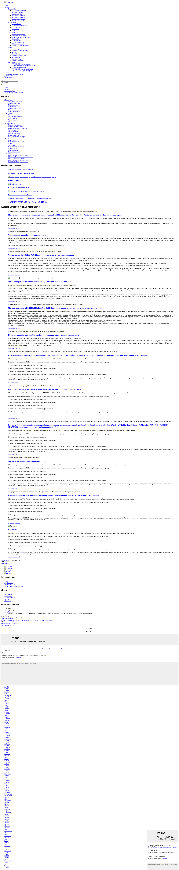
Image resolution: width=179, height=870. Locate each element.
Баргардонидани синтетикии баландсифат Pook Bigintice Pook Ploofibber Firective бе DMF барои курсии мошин (53, 495)
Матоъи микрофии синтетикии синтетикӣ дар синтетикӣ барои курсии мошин (40, 282)
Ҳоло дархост (5, 563)
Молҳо (6, 7)
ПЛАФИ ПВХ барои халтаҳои (21, 64)
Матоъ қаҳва (16, 49)
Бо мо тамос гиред (10, 77)
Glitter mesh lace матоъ (19, 10)
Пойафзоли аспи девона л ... (19, 188)
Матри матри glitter (18, 20)
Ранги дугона (13, 180)
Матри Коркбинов (18, 60)
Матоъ (10, 47)
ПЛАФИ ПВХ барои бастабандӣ (22, 69)
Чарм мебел (15, 39)
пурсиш (10, 228)
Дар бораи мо (8, 76)
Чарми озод (15, 29)
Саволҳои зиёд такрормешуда (13, 74)
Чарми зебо (13, 529)
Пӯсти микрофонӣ (18, 44)
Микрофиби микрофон (19, 35)
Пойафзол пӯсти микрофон (20, 45)
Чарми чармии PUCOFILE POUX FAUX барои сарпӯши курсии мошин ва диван (41, 255)
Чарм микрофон (13, 32)
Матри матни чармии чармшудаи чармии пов (27, 461)
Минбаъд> (6, 560)
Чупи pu (22, 620)
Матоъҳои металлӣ (18, 12)
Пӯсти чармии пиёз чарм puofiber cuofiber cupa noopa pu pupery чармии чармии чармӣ (43, 335)
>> (10, 560)
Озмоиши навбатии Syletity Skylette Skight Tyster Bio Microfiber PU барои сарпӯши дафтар (44, 389)
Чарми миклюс (16, 40)
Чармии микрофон (18, 42)
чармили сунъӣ (14, 620)
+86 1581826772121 (7, 625)
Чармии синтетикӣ (46, 620)
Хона (6, 5)
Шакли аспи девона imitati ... (20, 195)
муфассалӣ (16, 228)
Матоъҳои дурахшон (18, 15)
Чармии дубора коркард (19, 25)
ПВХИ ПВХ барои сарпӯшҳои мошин (24, 65)
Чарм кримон (16, 27)
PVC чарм (11, 62)
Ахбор (6, 72)
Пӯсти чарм (12, 22)
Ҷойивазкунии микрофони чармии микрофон (27, 235)
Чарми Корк (16, 54)
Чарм (13, 30)
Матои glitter (12, 9)
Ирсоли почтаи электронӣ (9, 623)
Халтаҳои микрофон (18, 34)
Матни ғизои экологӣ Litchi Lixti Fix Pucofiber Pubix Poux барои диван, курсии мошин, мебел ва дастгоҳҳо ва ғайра (55, 308)
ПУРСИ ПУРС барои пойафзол (22, 70)
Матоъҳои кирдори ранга (20, 50)
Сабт (2, 618)
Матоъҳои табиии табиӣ (19, 55)
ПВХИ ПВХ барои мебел (20, 67)
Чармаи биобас (16, 24)
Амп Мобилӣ (9, 618)
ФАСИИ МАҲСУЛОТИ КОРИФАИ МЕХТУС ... (28, 202)
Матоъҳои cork (16, 57)
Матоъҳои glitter (17, 14)
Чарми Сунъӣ (34, 620)
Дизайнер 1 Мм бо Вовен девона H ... (23, 173)
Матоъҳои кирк (17, 59)
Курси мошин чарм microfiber (21, 37)
